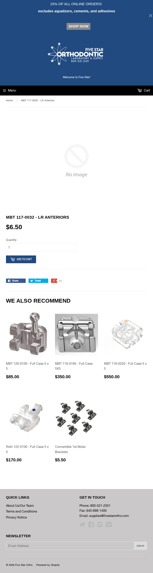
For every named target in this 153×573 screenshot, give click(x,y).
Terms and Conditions (21, 511)
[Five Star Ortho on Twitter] (82, 525)
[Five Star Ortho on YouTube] (109, 525)
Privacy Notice (16, 517)
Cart (146, 90)
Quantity (11, 240)
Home (9, 100)
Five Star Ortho (23, 564)
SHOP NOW (78, 26)
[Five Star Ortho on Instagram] (100, 525)
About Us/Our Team (20, 505)
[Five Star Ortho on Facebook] (91, 525)
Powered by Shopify (48, 564)
